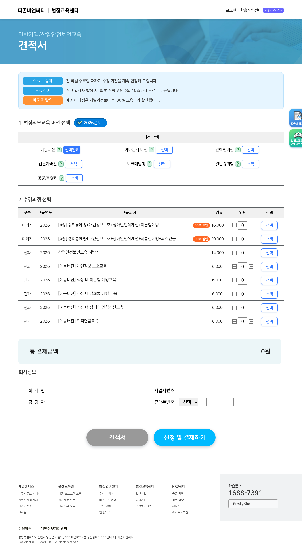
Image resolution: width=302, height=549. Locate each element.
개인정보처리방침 (54, 529)
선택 (164, 150)
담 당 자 (36, 402)
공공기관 (141, 499)
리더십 (176, 506)
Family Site (253, 504)
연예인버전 (224, 149)
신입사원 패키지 (28, 499)
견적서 (117, 437)
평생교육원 (66, 486)
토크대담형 (136, 164)
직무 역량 (178, 499)
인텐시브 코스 (107, 512)
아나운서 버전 (136, 149)
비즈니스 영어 (107, 499)
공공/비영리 (47, 178)
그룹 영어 (105, 506)
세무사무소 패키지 (29, 493)
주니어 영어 (106, 493)
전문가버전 (47, 164)
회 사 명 (36, 390)
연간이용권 (25, 506)
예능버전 (47, 149)
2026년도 (92, 122)
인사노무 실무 (66, 506)
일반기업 (141, 493)
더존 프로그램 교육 (69, 493)
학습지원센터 (251, 10)
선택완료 (72, 150)
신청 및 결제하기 (185, 437)
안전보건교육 (144, 506)
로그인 (231, 10)
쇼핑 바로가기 (272, 10)
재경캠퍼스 (26, 486)
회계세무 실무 (66, 499)
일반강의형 (224, 164)
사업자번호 (164, 390)
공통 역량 (178, 493)
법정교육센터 (145, 486)
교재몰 (22, 512)
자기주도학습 (180, 512)
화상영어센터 (108, 486)
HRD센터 (178, 486)
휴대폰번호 (164, 402)
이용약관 (25, 529)
